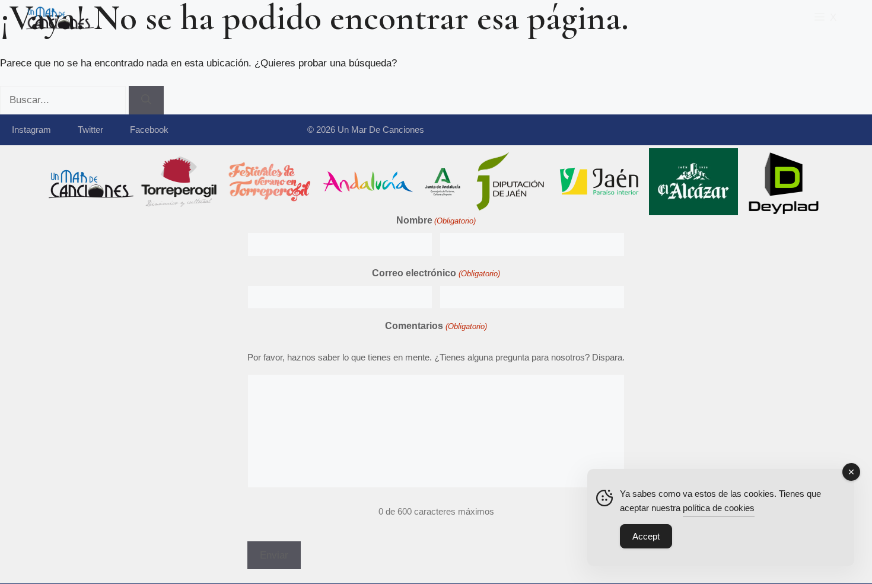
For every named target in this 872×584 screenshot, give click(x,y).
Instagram (31, 130)
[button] (825, 18)
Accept (646, 536)
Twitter (90, 130)
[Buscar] (146, 100)
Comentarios (435, 326)
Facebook (149, 130)
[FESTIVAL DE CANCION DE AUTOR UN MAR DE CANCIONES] (59, 18)
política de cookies (719, 508)
